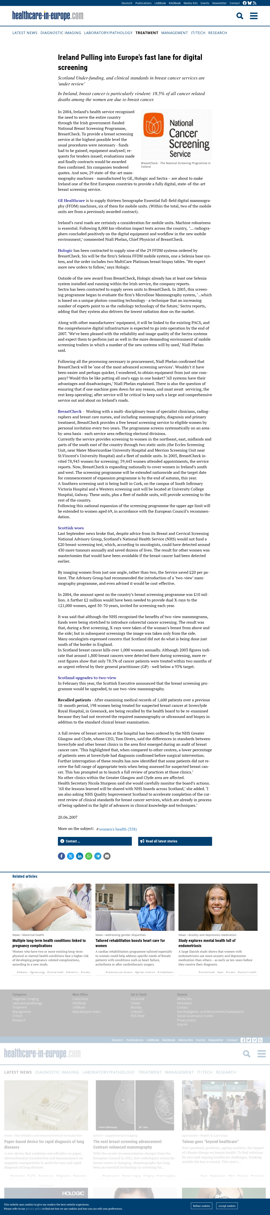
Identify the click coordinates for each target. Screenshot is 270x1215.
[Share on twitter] (70, 856)
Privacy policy (186, 1020)
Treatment (147, 32)
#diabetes (22, 972)
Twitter (136, 1003)
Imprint (182, 1024)
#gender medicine (145, 972)
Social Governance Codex (195, 1016)
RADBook (175, 3)
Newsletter (219, 3)
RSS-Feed (137, 1016)
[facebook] (245, 3)
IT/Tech (198, 32)
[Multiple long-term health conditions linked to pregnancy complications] (52, 907)
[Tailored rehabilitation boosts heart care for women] (135, 907)
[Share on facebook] (61, 856)
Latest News (25, 32)
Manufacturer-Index (86, 1011)
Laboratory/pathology (108, 32)
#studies (85, 972)
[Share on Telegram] (97, 856)
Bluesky (136, 1007)
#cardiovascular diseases (119, 972)
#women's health (247, 972)
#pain (220, 972)
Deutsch (127, 3)
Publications (143, 3)
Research (217, 32)
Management (174, 32)
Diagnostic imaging (61, 32)
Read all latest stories (160, 841)
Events (205, 3)
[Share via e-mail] (106, 856)
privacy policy (34, 1208)
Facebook (137, 999)
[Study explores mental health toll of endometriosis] (218, 907)
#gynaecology (37, 972)
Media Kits (191, 3)
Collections (80, 999)
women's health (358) (118, 829)
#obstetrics (72, 972)
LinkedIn (137, 1011)
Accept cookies (227, 1206)
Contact (235, 3)
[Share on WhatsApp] (88, 856)
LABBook (160, 3)
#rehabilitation (165, 972)
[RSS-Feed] (255, 3)
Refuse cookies (201, 1206)
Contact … (72, 841)
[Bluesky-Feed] (250, 3)
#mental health (55, 972)
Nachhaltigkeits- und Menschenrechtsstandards (210, 1011)
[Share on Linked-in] (79, 856)
